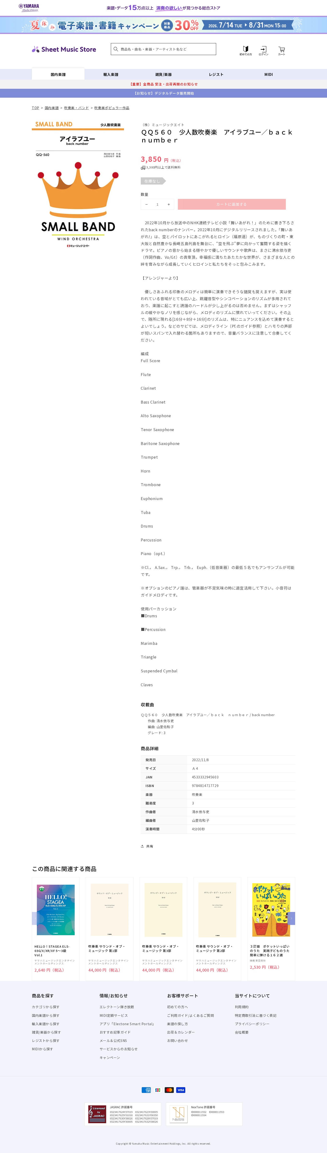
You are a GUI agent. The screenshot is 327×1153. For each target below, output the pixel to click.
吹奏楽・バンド (76, 107)
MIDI (269, 74)
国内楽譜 (58, 74)
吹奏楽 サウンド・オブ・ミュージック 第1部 (106, 948)
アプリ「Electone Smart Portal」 (128, 1023)
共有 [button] (149, 846)
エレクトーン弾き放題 (117, 1006)
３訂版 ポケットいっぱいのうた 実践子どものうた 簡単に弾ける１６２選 (271, 950)
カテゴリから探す (46, 1006)
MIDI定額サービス (114, 1015)
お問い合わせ (177, 1040)
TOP (35, 107)
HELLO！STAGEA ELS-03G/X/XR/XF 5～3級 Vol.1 (52, 950)
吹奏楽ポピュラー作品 (111, 107)
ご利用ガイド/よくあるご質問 (190, 1015)
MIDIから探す (42, 1048)
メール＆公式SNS (113, 1040)
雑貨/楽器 (163, 74)
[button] (163, 49)
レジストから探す (46, 1040)
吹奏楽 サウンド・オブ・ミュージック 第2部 (214, 948)
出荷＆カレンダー (181, 1032)
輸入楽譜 (110, 74)
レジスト (216, 74)
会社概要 (242, 1032)
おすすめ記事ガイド (115, 1032)
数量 (144, 194)
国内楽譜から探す (46, 1015)
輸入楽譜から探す (46, 1023)
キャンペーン (110, 1057)
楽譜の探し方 (177, 1023)
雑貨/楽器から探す (46, 1032)
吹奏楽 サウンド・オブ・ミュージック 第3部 (160, 948)
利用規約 (242, 1006)
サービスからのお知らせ (119, 1048)
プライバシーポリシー (252, 1023)
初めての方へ (177, 1006)
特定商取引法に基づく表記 (256, 1015)
